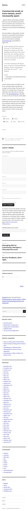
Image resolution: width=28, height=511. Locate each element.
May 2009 (6, 427)
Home (4, 497)
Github (24, 299)
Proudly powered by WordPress (13, 508)
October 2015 (7, 370)
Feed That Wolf (8, 323)
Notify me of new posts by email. (9, 202)
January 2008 (7, 442)
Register (6, 483)
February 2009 (7, 430)
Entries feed (7, 487)
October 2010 (7, 411)
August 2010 (7, 415)
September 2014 (8, 385)
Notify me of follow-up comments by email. (11, 198)
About (4, 504)
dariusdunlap (7, 347)
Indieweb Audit (8, 328)
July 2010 (6, 417)
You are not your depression (11, 330)
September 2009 (8, 419)
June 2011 (6, 408)
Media (5, 461)
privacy (5, 464)
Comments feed (8, 489)
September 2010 (8, 413)
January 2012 (7, 406)
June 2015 (6, 374)
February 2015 (7, 381)
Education (6, 457)
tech (3, 140)
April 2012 (6, 402)
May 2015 (6, 375)
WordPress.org (7, 491)
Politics (5, 462)
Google (4, 301)
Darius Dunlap (7, 343)
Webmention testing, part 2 (11, 325)
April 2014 (6, 389)
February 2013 (7, 398)
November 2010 (8, 410)
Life (5, 459)
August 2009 (7, 421)
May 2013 (6, 392)
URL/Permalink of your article (10, 227)
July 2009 (6, 423)
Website (4, 189)
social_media (17, 140)
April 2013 (6, 394)
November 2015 (8, 368)
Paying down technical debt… (11, 327)
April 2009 (6, 429)
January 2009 (7, 432)
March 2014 (7, 391)
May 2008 (6, 436)
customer (21, 138)
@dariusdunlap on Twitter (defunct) (12, 299)
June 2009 (6, 425)
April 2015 (6, 377)
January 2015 (7, 383)
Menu (23, 4)
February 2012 (7, 404)
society (5, 466)
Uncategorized (7, 472)
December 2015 (8, 366)
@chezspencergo (6, 40)
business (17, 138)
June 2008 (6, 434)
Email (4, 183)
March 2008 (7, 438)
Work (3, 500)
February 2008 (7, 440)
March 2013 (7, 396)
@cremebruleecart (14, 94)
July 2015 (6, 372)
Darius (4, 5)
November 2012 (8, 400)
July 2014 (6, 387)
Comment (5, 156)
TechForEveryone (8, 470)
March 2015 (7, 379)
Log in (5, 485)
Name (4, 176)
